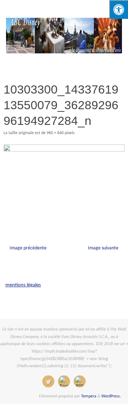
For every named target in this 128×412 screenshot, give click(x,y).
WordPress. (111, 396)
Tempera (88, 396)
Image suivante (103, 248)
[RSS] (80, 381)
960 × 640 (55, 133)
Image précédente (28, 248)
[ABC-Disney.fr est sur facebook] (64, 381)
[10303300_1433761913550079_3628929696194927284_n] (64, 184)
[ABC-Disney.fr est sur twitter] (48, 381)
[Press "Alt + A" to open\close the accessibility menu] (118, 9)
